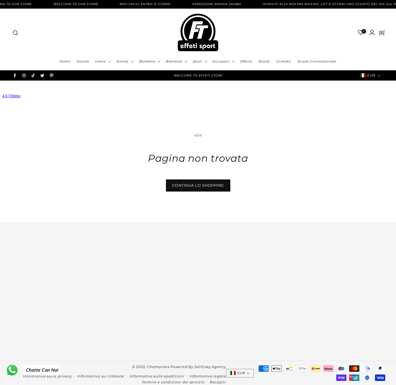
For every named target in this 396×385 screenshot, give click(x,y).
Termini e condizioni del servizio (173, 382)
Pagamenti (62, 303)
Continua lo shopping (198, 185)
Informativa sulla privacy (47, 376)
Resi (63, 309)
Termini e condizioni (63, 291)
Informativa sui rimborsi (100, 376)
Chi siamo (63, 273)
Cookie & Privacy (63, 285)
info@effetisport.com (153, 296)
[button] (15, 32)
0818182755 (154, 281)
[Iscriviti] (379, 327)
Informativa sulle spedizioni (157, 376)
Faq (63, 297)
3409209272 (154, 289)
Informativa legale (207, 376)
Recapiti (218, 382)
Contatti (62, 279)
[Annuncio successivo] (270, 75)
